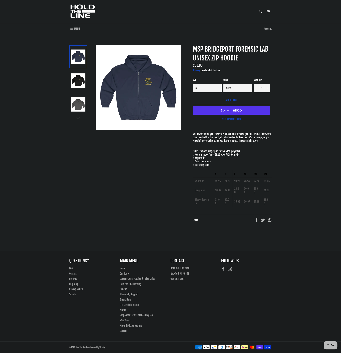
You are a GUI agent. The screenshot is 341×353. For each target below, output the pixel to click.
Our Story (124, 273)
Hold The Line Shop (83, 347)
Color (225, 80)
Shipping (196, 70)
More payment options (231, 119)
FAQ (71, 268)
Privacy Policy (76, 289)
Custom (123, 330)
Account (268, 28)
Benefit (123, 289)
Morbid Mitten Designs (131, 325)
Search (72, 294)
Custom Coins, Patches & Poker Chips (137, 278)
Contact (73, 273)
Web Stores (125, 320)
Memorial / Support (129, 294)
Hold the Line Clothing (130, 284)
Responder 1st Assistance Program (136, 315)
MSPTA (123, 310)
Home (122, 268)
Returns (73, 278)
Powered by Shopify (97, 347)
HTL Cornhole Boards (129, 304)
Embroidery (125, 299)
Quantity (258, 80)
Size (194, 80)
